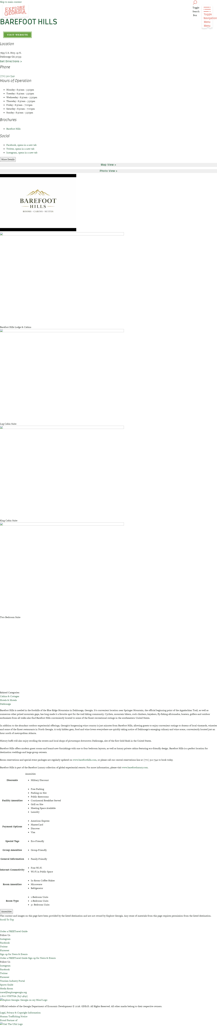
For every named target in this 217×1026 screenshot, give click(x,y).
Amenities (6, 911)
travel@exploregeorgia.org (13, 992)
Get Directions (10, 61)
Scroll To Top (7, 919)
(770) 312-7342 (7, 76)
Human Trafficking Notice (13, 1016)
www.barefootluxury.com (135, 767)
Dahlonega (5, 704)
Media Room (6, 988)
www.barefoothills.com (84, 759)
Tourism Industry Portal (12, 980)
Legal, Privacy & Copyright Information (20, 1012)
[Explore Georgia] (15, 11)
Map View (107, 165)
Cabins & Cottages (9, 696)
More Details (7, 159)
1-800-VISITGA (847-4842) (14, 996)
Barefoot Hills (13, 128)
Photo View (107, 171)
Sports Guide (6, 984)
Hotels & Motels (8, 700)
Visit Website (17, 34)
